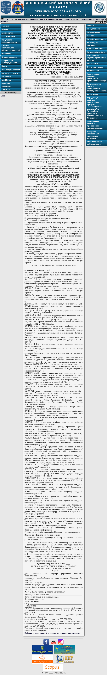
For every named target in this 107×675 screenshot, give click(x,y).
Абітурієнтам (93, 70)
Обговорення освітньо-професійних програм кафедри (95, 124)
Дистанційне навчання (92, 44)
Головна (5, 26)
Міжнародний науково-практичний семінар (96, 57)
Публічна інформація (7, 85)
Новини (4, 22)
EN (12, 19)
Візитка (90, 25)
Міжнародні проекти (11, 70)
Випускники (92, 63)
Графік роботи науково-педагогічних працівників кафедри (96, 77)
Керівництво (7, 33)
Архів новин (92, 94)
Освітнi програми (95, 67)
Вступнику (6, 53)
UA (7, 19)
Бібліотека (6, 77)
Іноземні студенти (10, 73)
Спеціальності (93, 29)
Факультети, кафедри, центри (31, 19)
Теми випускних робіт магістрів (94, 143)
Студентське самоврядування (9, 61)
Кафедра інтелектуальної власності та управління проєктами (76, 19)
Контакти (6, 89)
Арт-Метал (6, 80)
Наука (4, 66)
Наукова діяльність (96, 52)
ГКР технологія (8, 36)
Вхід (3, 96)
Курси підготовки (9, 57)
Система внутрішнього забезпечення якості (11, 48)
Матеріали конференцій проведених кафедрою (93, 135)
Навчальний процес (96, 48)
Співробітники (93, 32)
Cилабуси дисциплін (96, 39)
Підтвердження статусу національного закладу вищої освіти (96, 87)
